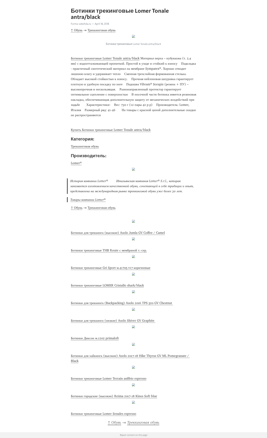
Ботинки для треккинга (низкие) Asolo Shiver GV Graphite (113, 321)
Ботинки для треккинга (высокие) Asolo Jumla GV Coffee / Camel (118, 233)
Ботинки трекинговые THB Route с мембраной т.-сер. (109, 250)
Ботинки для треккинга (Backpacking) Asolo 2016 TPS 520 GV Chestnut (122, 303)
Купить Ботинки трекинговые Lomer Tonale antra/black (111, 130)
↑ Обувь (76, 30)
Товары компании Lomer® (88, 200)
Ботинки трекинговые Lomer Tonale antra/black (105, 58)
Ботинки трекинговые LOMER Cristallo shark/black (107, 285)
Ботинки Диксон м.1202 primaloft (95, 338)
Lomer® (76, 163)
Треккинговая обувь (102, 30)
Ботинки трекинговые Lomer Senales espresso (103, 414)
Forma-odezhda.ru (81, 23)
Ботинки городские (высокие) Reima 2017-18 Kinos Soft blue (114, 396)
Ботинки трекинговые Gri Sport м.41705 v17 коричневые (110, 268)
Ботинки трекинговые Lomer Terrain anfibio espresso (108, 378)
